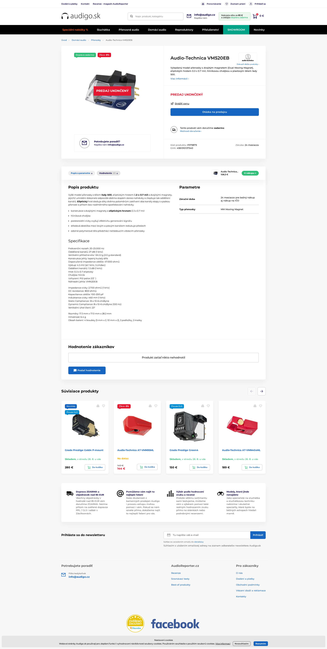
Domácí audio (79, 40)
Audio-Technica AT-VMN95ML (135, 450)
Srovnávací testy (180, 578)
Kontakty (241, 596)
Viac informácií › (179, 78)
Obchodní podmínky (248, 584)
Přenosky (96, 40)
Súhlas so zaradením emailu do (184, 542)
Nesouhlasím (242, 643)
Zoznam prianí (237, 4)
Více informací (222, 643)
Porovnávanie (214, 4)
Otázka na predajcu (214, 111)
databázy (199, 542)
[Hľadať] (131, 16)
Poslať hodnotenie (88, 370)
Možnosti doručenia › (190, 131)
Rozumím (260, 643)
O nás (239, 573)
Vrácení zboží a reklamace (251, 590)
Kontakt (85, 4)
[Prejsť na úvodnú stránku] (80, 16)
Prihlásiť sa (260, 4)
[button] (262, 391)
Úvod (64, 40)
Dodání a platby (69, 4)
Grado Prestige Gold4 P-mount (84, 450)
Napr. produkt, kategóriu (149, 16)
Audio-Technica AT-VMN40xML (241, 450)
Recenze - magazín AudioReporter (110, 4)
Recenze (176, 573)
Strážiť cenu (182, 103)
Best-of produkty (180, 584)
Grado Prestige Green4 (184, 450)
